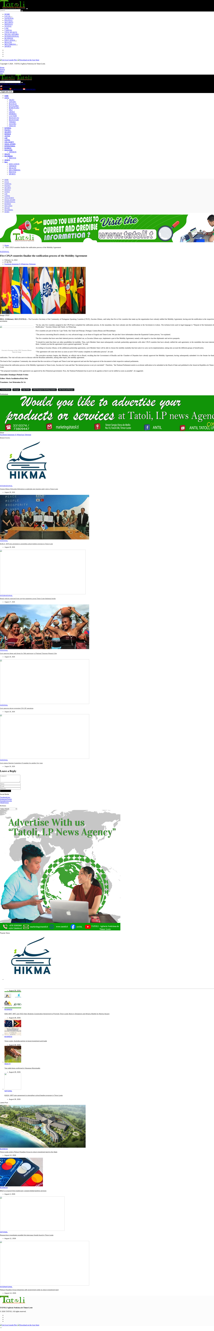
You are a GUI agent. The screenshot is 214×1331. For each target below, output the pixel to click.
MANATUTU (14, 118)
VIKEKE (12, 122)
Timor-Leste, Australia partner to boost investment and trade (25, 1041)
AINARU (12, 102)
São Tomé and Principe (66, 389)
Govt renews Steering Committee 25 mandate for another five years (21, 763)
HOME (7, 14)
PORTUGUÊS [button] (17, 89)
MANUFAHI (14, 120)
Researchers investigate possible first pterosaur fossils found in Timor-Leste (26, 1235)
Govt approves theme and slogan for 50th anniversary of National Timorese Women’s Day (28, 653)
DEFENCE (8, 24)
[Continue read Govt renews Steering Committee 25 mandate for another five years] (44, 758)
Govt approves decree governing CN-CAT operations (16, 708)
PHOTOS (12, 158)
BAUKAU (13, 104)
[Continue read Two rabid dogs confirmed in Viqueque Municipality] (12, 1062)
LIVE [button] (23, 84)
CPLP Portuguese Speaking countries (44, 389)
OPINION (12, 152)
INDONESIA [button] (30, 89)
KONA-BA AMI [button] (14, 84)
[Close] (27, 8)
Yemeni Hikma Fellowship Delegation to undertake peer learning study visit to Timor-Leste (29, 489)
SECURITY (8, 22)
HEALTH (8, 42)
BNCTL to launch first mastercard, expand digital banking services (23, 1191)
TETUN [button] (5, 89)
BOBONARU (14, 108)
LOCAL (7, 16)
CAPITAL (8, 30)
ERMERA (12, 114)
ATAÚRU (12, 124)
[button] (2, 67)
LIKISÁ (12, 112)
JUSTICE (7, 26)
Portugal (16, 389)
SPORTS (7, 46)
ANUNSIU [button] (4, 84)
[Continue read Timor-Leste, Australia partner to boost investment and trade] (12, 1035)
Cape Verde (26, 389)
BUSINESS (8, 38)
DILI (10, 110)
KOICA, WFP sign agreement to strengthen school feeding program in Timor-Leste (26, 544)
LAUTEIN (13, 116)
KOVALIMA (14, 106)
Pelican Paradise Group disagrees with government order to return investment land (29, 1290)
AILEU (11, 100)
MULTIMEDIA (10, 44)
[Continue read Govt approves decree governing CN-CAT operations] (44, 703)
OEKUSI (12, 126)
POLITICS (8, 20)
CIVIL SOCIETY (10, 32)
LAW (6, 28)
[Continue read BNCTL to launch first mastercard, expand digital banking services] (21, 1186)
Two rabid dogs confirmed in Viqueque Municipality (22, 1068)
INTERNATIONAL (11, 36)
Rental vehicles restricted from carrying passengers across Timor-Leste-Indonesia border (28, 598)
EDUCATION (9, 40)
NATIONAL (9, 18)
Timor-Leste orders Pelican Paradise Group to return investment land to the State (28, 1152)
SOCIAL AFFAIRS (11, 34)
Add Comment (5, 791)
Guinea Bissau (5, 389)
